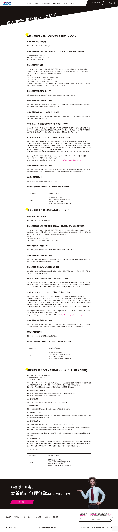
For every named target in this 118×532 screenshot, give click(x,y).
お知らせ (65, 3)
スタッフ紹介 (46, 3)
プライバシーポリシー (90, 514)
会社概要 (73, 3)
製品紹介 (29, 3)
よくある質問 (56, 3)
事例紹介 (37, 3)
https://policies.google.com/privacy (71, 160)
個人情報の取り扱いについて (47, 528)
